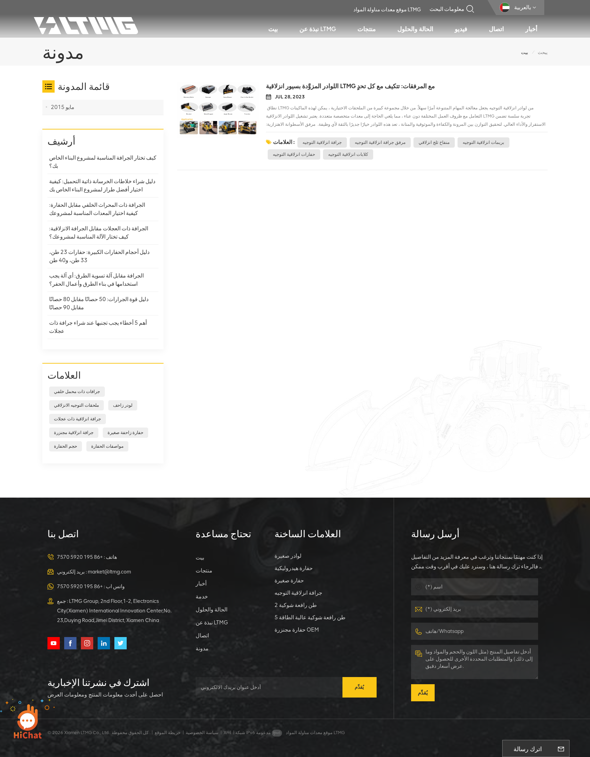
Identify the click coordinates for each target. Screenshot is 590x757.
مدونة (202, 648)
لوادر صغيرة (288, 556)
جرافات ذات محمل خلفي (77, 391)
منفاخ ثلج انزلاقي (434, 142)
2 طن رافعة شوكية (296, 605)
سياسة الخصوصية (202, 732)
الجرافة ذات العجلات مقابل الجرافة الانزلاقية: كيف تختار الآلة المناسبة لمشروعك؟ (98, 232)
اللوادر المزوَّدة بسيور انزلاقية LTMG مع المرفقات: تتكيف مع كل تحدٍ (350, 86)
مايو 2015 (62, 107)
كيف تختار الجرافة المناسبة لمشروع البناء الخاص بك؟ (102, 161)
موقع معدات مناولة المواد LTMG (387, 9)
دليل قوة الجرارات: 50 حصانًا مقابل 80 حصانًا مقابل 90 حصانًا (99, 303)
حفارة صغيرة (289, 580)
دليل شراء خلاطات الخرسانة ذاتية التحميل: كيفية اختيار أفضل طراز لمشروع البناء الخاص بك (102, 185)
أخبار (531, 29)
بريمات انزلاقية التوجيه (483, 142)
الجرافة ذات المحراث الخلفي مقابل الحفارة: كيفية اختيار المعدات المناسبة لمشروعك (97, 209)
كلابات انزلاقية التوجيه (348, 154)
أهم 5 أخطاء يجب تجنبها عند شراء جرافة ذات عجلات (98, 327)
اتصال (496, 29)
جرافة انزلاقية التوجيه (322, 142)
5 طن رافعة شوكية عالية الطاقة (310, 617)
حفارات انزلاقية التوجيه (294, 154)
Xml (227, 732)
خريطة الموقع (168, 732)
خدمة (202, 596)
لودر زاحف (122, 405)
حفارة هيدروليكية (294, 568)
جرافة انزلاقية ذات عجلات (77, 418)
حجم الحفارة (65, 446)
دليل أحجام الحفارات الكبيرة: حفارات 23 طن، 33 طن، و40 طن (99, 256)
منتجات (366, 29)
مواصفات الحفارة (107, 446)
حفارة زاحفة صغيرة (125, 432)
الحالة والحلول (415, 29)
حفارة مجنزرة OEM (297, 629)
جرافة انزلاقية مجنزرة (74, 432)
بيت (273, 29)
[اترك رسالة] (561, 748)
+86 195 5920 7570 (80, 557)
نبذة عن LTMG (317, 29)
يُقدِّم (359, 687)
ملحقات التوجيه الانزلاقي (76, 405)
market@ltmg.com (109, 572)
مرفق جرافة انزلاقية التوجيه (380, 142)
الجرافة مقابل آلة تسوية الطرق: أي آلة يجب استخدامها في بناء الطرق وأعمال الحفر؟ (96, 279)
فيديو (461, 29)
